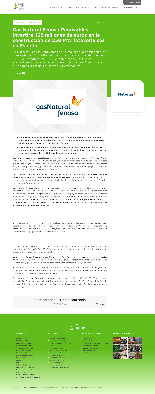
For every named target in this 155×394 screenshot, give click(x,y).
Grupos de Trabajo (23, 350)
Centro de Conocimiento (106, 7)
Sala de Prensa (89, 350)
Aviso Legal (20, 372)
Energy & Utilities (90, 341)
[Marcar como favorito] (97, 304)
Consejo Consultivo (24, 346)
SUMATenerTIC (131, 7)
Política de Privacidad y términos (83, 387)
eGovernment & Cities (91, 348)
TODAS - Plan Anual (57, 338)
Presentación (21, 338)
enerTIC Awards (56, 348)
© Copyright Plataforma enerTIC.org (27, 387)
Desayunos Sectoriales (59, 350)
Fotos (18, 360)
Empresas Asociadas (24, 343)
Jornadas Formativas (58, 358)
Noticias (86, 353)
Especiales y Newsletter (59, 367)
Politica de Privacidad (25, 375)
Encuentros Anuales (57, 355)
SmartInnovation (56, 362)
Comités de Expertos (24, 348)
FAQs (18, 362)
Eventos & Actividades (79, 7)
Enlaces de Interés (23, 365)
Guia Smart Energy (57, 365)
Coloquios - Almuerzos (59, 353)
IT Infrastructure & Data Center (95, 343)
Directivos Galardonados (26, 353)
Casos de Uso (88, 338)
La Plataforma (55, 7)
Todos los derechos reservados (55, 387)
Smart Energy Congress (59, 341)
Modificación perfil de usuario (28, 377)
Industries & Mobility (91, 346)
